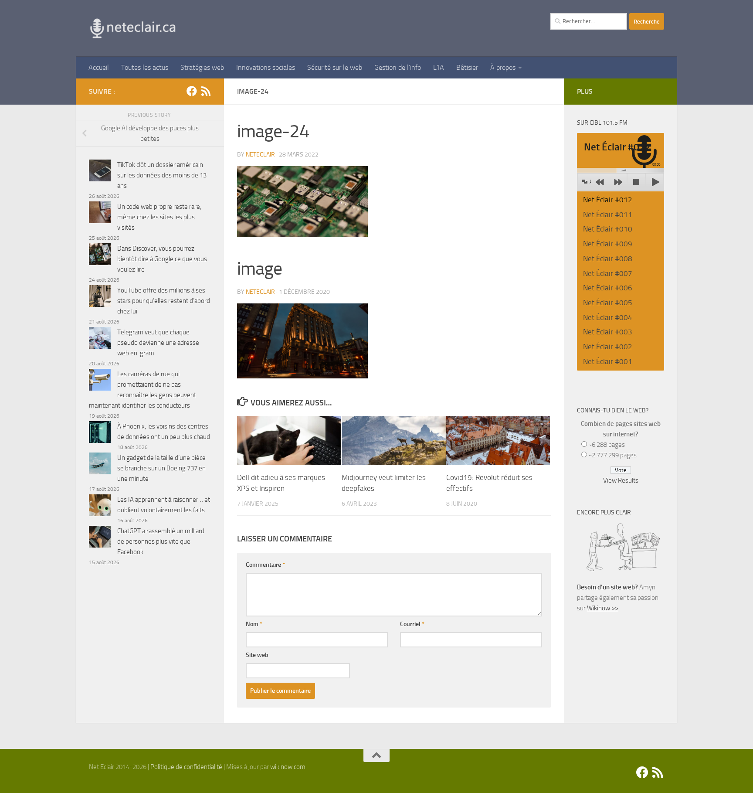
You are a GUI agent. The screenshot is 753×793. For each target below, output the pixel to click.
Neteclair (260, 154)
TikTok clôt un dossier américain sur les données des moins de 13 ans (162, 175)
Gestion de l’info (397, 67)
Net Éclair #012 (607, 199)
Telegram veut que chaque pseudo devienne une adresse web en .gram (158, 342)
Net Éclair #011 (607, 214)
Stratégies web (202, 67)
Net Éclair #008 (607, 258)
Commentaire (265, 564)
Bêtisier (467, 67)
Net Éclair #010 (607, 229)
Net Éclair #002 (607, 346)
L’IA (438, 67)
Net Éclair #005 (607, 302)
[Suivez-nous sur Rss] (205, 91)
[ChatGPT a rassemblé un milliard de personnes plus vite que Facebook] (100, 538)
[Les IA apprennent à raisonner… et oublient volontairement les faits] (100, 506)
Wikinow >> (602, 608)
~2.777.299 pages (612, 455)
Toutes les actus (144, 67)
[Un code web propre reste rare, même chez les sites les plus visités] (100, 213)
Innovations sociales (265, 67)
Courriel (412, 624)
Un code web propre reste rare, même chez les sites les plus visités (159, 217)
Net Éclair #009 (607, 243)
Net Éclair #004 (607, 317)
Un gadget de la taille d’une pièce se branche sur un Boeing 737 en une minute (161, 468)
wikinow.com (287, 767)
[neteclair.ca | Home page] (132, 28)
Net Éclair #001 (607, 361)
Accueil (98, 67)
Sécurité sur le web (334, 67)
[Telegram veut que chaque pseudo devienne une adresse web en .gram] (100, 339)
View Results (620, 480)
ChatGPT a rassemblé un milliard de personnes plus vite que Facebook (160, 541)
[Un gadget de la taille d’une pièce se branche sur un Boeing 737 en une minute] (100, 465)
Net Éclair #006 (607, 287)
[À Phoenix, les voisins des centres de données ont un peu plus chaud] (100, 433)
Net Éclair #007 (607, 273)
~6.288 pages (606, 445)
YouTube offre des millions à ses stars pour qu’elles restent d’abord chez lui (163, 300)
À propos (503, 67)
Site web (257, 655)
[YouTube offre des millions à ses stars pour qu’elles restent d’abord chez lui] (100, 297)
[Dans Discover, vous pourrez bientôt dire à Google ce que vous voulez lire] (100, 255)
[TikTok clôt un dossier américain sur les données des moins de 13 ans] (100, 172)
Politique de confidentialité (186, 767)
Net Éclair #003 (607, 331)
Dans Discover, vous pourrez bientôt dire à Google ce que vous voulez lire (162, 259)
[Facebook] (192, 91)
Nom (254, 624)
